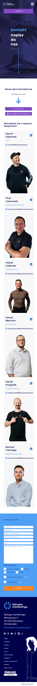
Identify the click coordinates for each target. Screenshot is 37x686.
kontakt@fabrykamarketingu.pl (19, 114)
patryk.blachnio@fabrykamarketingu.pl (20, 328)
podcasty (7, 642)
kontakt (6, 664)
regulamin (7, 658)
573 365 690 (20, 109)
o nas (5, 651)
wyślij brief (18, 11)
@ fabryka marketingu (27, 684)
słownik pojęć (8, 655)
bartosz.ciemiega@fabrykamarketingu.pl (20, 458)
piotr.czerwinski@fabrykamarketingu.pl (20, 209)
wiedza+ (6, 645)
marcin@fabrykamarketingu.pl (17, 145)
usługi (6, 638)
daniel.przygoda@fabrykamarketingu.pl (20, 393)
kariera (6, 648)
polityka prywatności (10, 661)
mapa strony (8, 668)
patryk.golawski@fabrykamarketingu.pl (20, 273)
